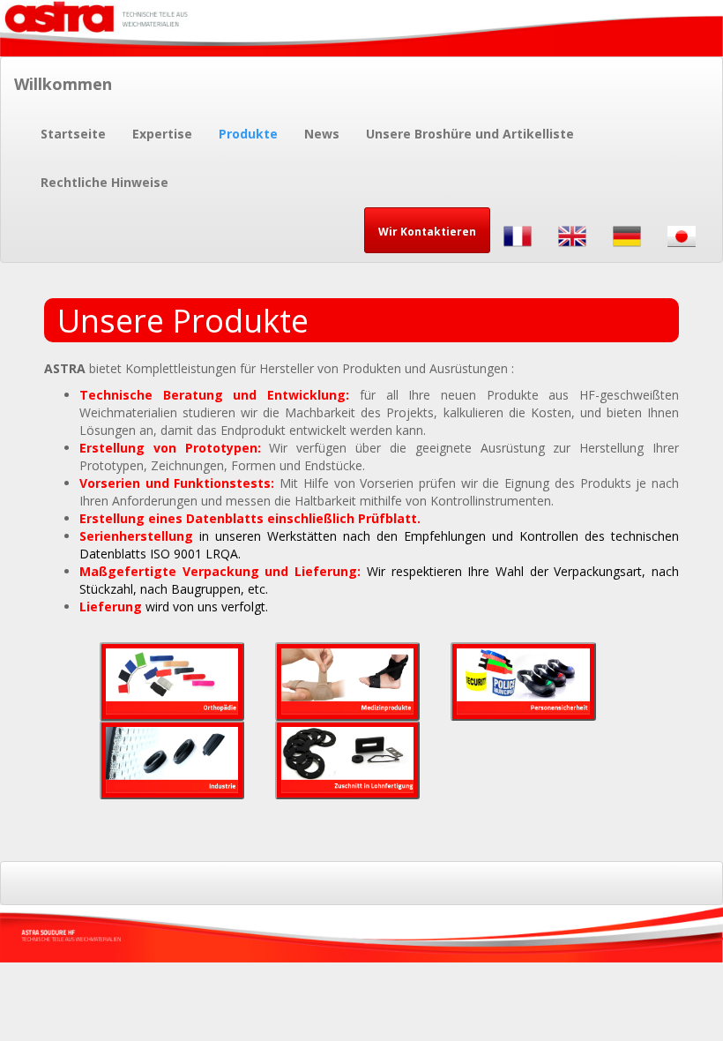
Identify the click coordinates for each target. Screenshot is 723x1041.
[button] (427, 230)
